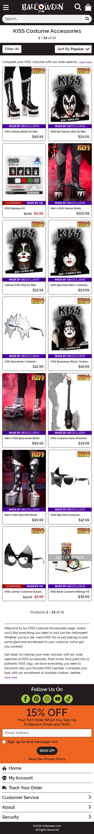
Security (10, 817)
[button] (88, 7)
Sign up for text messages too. (32, 742)
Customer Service (20, 797)
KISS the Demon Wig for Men (68, 131)
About (8, 807)
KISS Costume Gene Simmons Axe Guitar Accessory (68, 438)
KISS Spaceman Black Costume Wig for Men (69, 361)
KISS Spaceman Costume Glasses (20, 361)
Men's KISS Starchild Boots (21, 515)
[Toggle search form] (78, 7)
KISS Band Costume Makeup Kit (69, 591)
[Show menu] (6, 7)
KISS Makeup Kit (15, 208)
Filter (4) (12, 49)
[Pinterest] (36, 698)
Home (15, 768)
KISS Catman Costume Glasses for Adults (23, 591)
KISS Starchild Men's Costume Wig (68, 285)
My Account (21, 778)
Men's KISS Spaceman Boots (22, 438)
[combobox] (42, 19)
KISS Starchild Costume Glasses (64, 515)
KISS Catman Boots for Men (21, 131)
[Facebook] (25, 698)
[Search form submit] (87, 19)
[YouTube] (57, 698)
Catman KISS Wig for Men (20, 285)
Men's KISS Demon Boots (65, 208)
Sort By (70, 49)
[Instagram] (47, 698)
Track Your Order (25, 787)
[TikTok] (68, 698)
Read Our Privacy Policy (47, 759)
